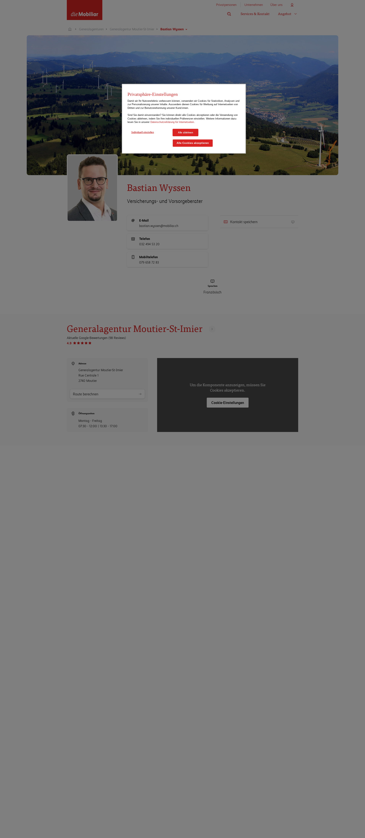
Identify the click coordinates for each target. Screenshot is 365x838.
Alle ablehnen (185, 132)
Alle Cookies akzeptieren (193, 143)
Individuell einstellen (142, 132)
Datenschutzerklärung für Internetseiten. (172, 122)
